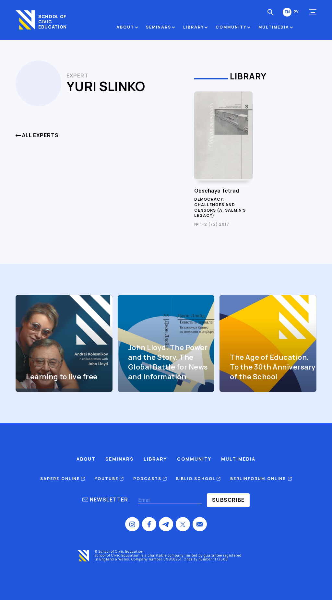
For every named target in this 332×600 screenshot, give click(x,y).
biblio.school (196, 478)
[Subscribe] (228, 500)
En (287, 12)
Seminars (158, 27)
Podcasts (148, 478)
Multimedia (273, 27)
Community (231, 27)
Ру (296, 12)
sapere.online (60, 478)
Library (193, 27)
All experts (40, 135)
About (125, 27)
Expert (77, 76)
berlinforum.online (259, 478)
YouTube (107, 478)
